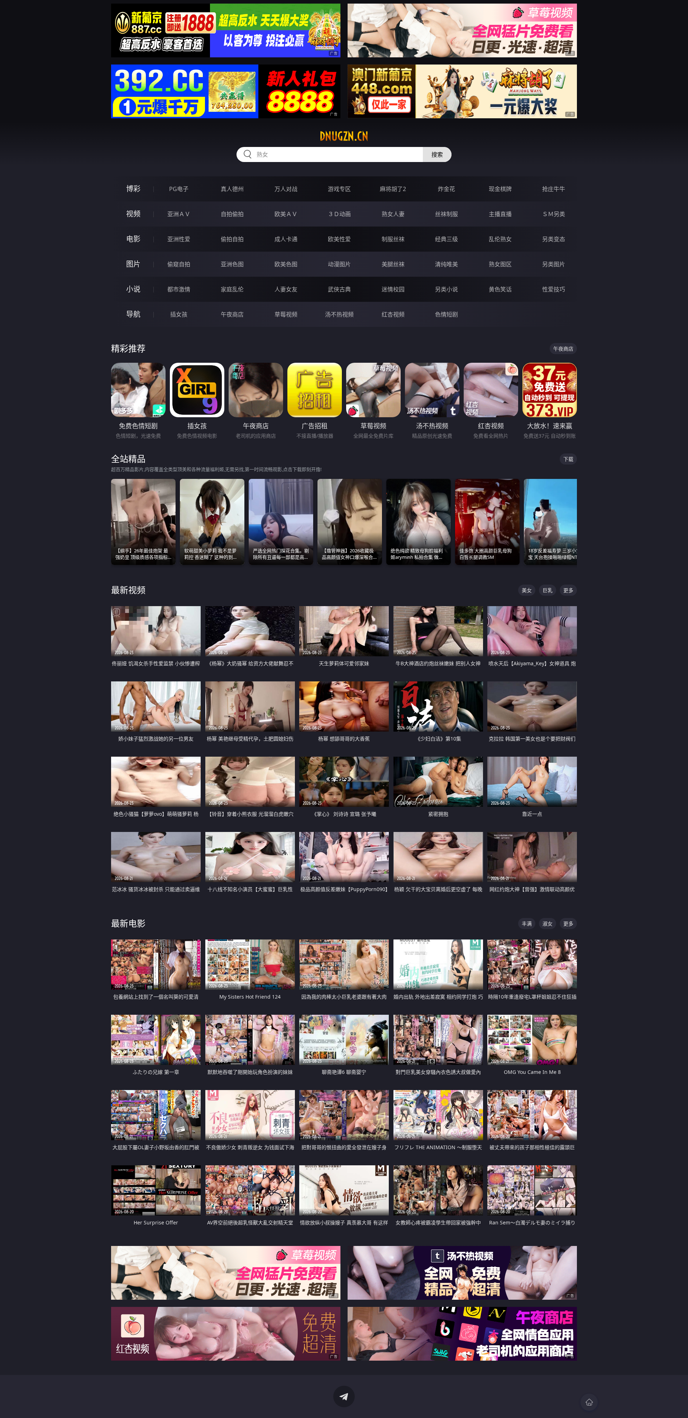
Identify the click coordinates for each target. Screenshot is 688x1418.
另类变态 (553, 239)
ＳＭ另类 (553, 214)
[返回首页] (589, 1402)
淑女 (548, 923)
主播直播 (500, 214)
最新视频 (128, 590)
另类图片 (553, 264)
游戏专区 (339, 189)
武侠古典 (339, 289)
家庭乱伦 (232, 289)
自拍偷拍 (232, 214)
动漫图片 (339, 264)
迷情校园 (393, 289)
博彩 (133, 189)
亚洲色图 (232, 264)
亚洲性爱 (178, 239)
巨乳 (548, 590)
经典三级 (446, 239)
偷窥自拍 (178, 264)
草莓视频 (285, 314)
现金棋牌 (500, 189)
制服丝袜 (393, 239)
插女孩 (178, 314)
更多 (568, 590)
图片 (133, 264)
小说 (133, 289)
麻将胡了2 (393, 189)
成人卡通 (285, 239)
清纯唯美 (446, 264)
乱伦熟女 (500, 239)
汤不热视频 (339, 314)
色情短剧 (446, 314)
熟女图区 (500, 264)
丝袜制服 (446, 214)
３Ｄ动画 (339, 214)
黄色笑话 (500, 289)
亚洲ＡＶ (178, 214)
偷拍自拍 (232, 239)
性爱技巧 (553, 289)
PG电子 (178, 189)
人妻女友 (285, 289)
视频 (133, 214)
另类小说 (446, 289)
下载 (568, 459)
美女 (527, 590)
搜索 (437, 154)
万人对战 (285, 189)
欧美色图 (285, 264)
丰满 (527, 923)
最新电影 (128, 923)
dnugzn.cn (344, 136)
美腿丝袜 (393, 264)
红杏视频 (393, 314)
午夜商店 (232, 314)
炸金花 (446, 189)
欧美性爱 (339, 239)
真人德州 (232, 189)
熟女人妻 (393, 214)
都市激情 (178, 289)
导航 (133, 314)
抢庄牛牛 (553, 189)
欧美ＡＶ (285, 214)
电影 (133, 239)
